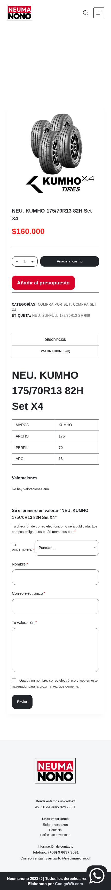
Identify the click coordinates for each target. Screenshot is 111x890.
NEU (23, 375)
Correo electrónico (28, 593)
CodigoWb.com (69, 883)
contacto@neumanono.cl (68, 858)
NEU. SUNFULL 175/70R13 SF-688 (61, 316)
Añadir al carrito (70, 261)
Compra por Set (54, 304)
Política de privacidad (55, 835)
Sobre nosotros (55, 825)
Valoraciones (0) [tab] (55, 351)
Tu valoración (24, 622)
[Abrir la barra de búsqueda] (85, 12)
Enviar (22, 702)
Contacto (55, 830)
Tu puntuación (23, 547)
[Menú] (98, 12)
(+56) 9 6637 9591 (63, 852)
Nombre (20, 564)
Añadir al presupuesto (43, 282)
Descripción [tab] (55, 340)
